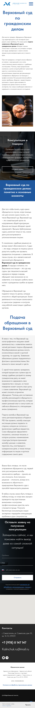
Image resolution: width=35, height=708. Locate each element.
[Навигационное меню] (31, 3)
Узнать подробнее (6, 705)
